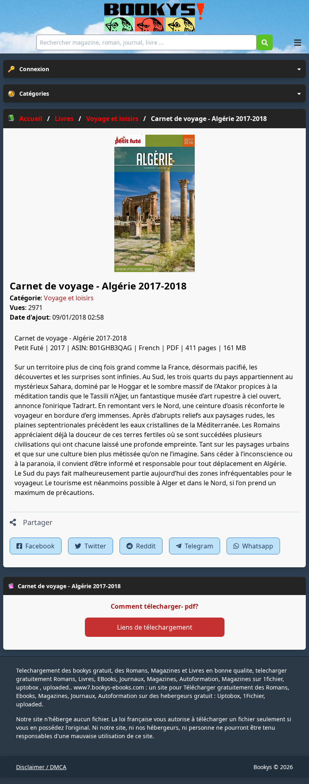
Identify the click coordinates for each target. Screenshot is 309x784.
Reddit (145, 546)
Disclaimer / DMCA (41, 767)
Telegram (198, 546)
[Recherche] (265, 42)
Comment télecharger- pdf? (154, 606)
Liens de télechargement (154, 627)
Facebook (39, 546)
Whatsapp (257, 546)
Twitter (94, 546)
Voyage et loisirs (69, 297)
